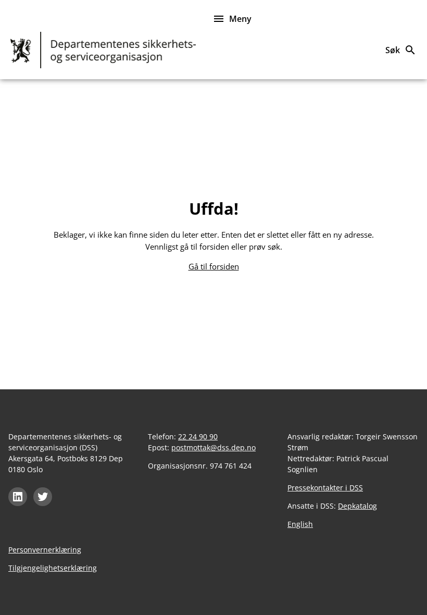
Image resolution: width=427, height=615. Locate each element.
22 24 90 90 (198, 436)
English (300, 524)
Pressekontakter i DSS (325, 488)
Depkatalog (357, 506)
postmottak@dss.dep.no (213, 447)
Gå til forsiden (214, 266)
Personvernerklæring (44, 550)
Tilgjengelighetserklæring (52, 568)
